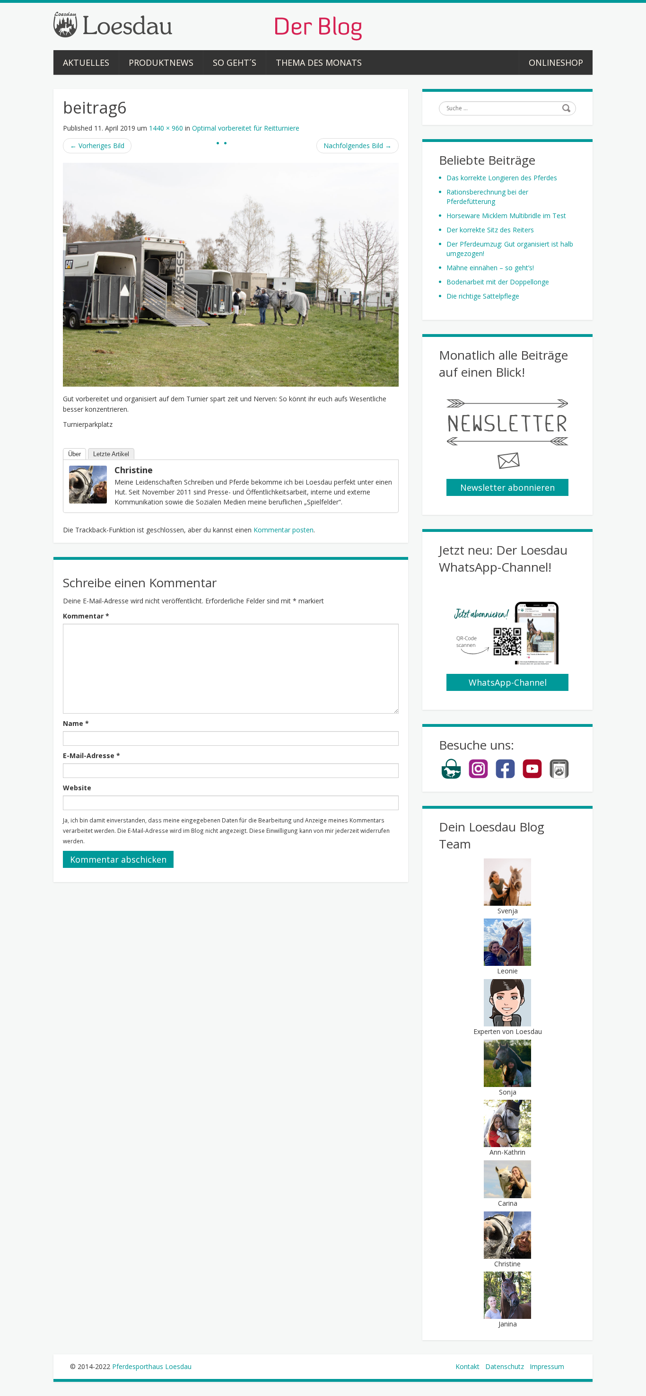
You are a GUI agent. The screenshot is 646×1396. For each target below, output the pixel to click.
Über (74, 454)
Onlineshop (556, 62)
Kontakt (467, 1366)
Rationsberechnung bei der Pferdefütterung (487, 196)
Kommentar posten (283, 529)
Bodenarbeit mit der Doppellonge (497, 281)
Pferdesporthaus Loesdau (152, 1366)
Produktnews (161, 62)
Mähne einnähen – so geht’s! (490, 267)
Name (76, 723)
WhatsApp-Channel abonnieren (508, 684)
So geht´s (234, 62)
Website (77, 787)
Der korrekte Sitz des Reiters (490, 229)
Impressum (547, 1366)
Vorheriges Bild (97, 145)
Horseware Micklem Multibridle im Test (506, 215)
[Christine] (88, 483)
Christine (133, 470)
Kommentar (86, 615)
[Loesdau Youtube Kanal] (532, 776)
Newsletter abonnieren (507, 487)
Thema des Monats (319, 62)
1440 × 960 (166, 128)
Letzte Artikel (111, 454)
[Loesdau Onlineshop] (451, 776)
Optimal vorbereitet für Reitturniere (245, 128)
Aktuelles (86, 62)
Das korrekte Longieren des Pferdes (501, 177)
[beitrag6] (231, 273)
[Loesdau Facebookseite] (505, 776)
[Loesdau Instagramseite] (478, 776)
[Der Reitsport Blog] (207, 25)
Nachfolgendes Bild (357, 145)
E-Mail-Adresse (91, 755)
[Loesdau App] (559, 776)
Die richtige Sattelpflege (482, 296)
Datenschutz (504, 1366)
